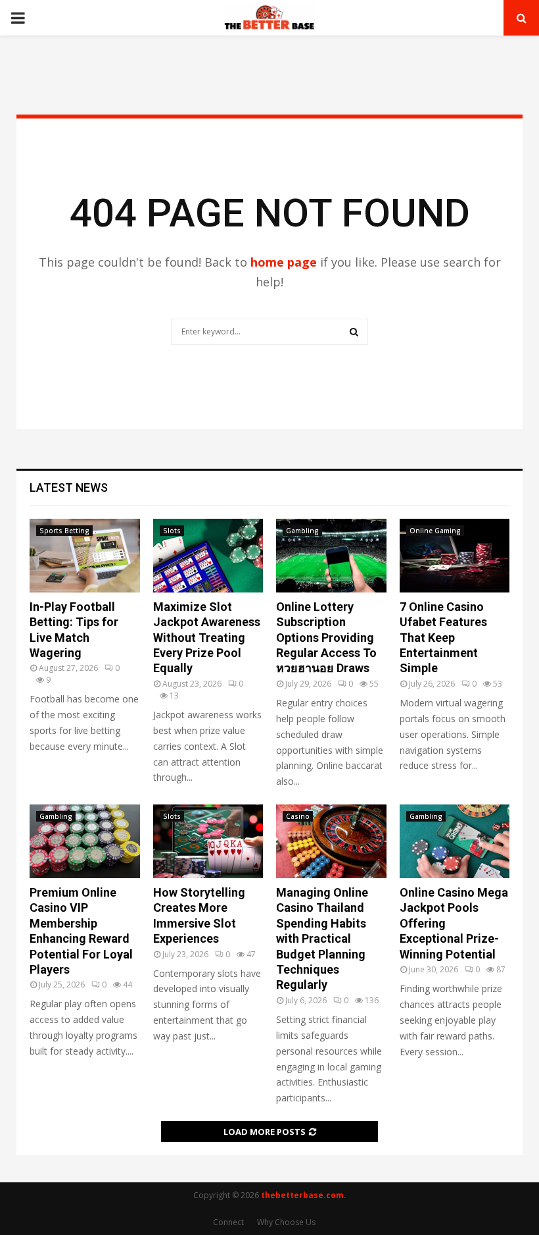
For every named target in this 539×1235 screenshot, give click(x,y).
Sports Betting (64, 530)
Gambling (302, 530)
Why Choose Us (286, 1222)
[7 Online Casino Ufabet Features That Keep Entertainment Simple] (455, 555)
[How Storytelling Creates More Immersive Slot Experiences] (208, 841)
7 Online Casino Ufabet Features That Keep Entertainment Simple (443, 637)
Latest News (69, 487)
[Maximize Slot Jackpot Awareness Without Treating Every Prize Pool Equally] (208, 555)
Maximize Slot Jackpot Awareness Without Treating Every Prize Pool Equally (206, 637)
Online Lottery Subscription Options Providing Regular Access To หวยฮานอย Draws (326, 637)
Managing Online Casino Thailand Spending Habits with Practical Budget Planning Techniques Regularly (322, 938)
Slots (172, 530)
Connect (228, 1222)
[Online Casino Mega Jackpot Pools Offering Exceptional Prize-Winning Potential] (455, 841)
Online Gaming (435, 530)
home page (283, 262)
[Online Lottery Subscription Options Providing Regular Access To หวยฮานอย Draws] (331, 555)
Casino (298, 816)
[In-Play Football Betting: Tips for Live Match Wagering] (85, 555)
